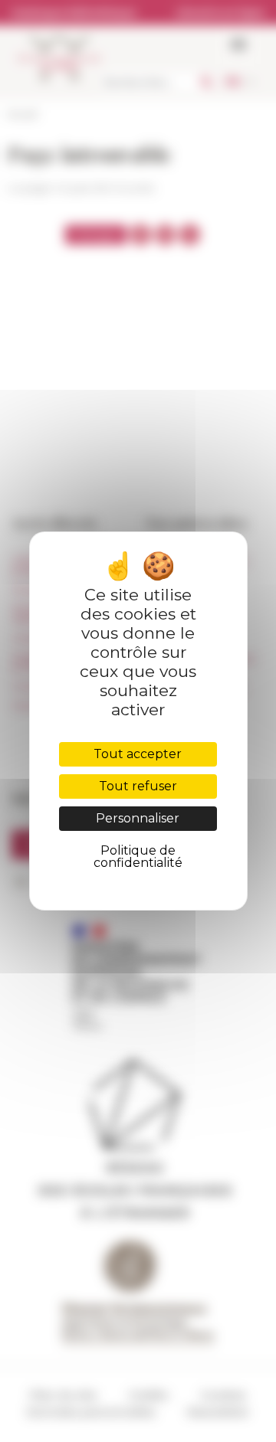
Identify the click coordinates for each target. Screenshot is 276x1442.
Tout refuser (138, 786)
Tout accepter (138, 754)
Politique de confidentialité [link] (138, 856)
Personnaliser (137, 818)
